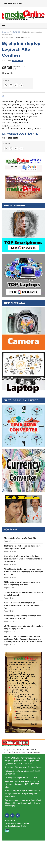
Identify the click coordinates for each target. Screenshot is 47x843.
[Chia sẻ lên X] (11, 85)
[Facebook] (7, 815)
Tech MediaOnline (13, 3)
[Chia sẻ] (21, 85)
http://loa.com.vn (11, 125)
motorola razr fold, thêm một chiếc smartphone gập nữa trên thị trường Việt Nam (22, 605)
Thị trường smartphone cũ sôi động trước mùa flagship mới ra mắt (22, 547)
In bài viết (8, 73)
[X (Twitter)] (18, 815)
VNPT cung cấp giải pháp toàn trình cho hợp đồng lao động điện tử (23, 627)
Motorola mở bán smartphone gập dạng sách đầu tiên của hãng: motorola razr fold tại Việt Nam (23, 558)
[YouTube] (12, 815)
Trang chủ (5, 32)
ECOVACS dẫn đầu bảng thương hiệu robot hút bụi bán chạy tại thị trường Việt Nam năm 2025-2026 (23, 571)
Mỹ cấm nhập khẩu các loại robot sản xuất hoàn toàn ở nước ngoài (22, 617)
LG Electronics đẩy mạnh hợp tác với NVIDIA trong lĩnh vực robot (23, 593)
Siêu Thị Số (16, 32)
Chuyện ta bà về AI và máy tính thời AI (20, 538)
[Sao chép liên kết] (16, 85)
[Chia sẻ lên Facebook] (6, 85)
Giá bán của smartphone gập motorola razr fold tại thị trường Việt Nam (23, 583)
